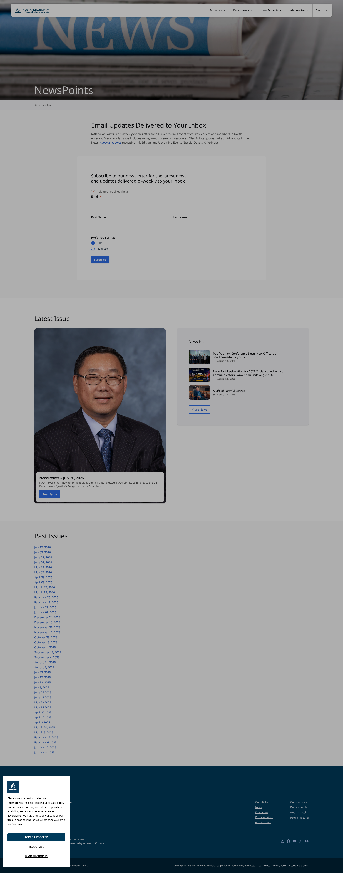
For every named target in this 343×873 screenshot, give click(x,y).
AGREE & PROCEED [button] (36, 837)
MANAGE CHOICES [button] (36, 856)
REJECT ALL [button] (36, 847)
